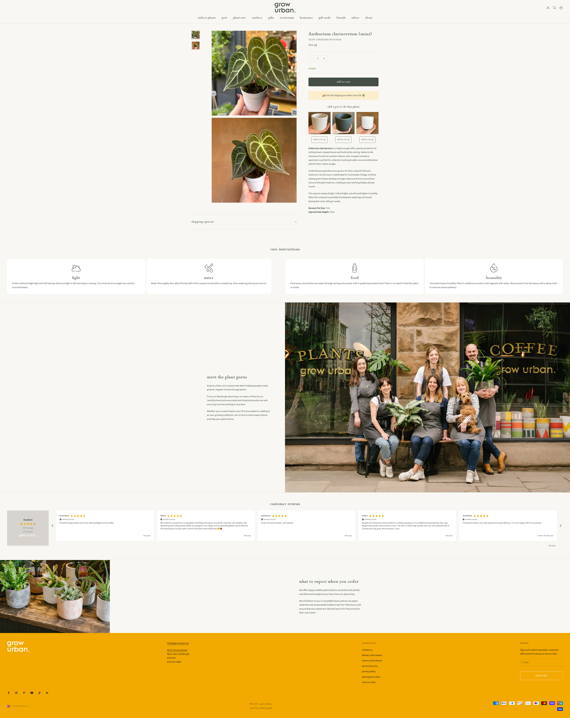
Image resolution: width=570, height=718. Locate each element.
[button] (52, 525)
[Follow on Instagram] (16, 692)
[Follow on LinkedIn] (47, 692)
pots (224, 17)
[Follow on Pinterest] (24, 692)
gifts (271, 17)
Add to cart (343, 82)
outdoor (257, 17)
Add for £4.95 (367, 139)
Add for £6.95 (319, 139)
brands (341, 17)
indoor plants (207, 17)
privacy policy (369, 671)
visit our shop (369, 682)
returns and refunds (372, 660)
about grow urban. (371, 677)
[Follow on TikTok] (39, 692)
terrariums (287, 17)
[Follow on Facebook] (8, 692)
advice (355, 17)
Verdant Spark (265, 708)
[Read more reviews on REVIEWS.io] (28, 536)
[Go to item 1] (195, 35)
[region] (306, 525)
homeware (306, 17)
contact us (367, 650)
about (368, 17)
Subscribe (541, 675)
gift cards (325, 17)
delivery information (372, 655)
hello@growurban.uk (178, 643)
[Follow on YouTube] (31, 692)
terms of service (370, 666)
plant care (239, 17)
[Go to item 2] (195, 45)
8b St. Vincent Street (177, 650)
